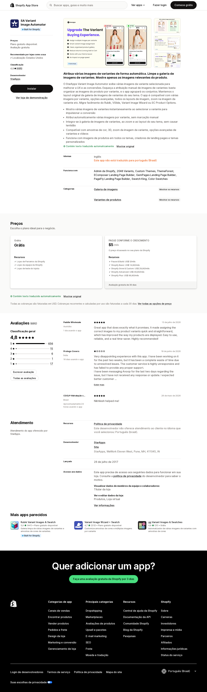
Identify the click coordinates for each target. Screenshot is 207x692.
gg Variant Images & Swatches (165, 522)
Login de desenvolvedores (26, 672)
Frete (89, 648)
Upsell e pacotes (96, 629)
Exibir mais (99, 385)
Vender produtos (58, 623)
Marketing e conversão (62, 642)
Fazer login (160, 5)
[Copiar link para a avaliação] (83, 322)
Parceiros (167, 636)
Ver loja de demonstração (32, 97)
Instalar (31, 88)
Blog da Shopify (133, 629)
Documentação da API (137, 617)
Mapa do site (114, 672)
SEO (88, 642)
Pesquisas (129, 636)
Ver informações (104, 505)
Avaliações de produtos (100, 623)
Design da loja (56, 636)
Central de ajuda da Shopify (140, 610)
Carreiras (166, 617)
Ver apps (136, 5)
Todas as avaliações (24, 378)
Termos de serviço (58, 672)
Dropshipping (94, 610)
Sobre (164, 610)
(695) (19, 68)
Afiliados (166, 642)
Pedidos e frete (57, 629)
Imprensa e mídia (171, 629)
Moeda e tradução (97, 655)
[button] (39, 529)
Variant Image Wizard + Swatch (102, 522)
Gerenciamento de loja (62, 648)
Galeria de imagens (106, 189)
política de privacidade (127, 476)
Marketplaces (94, 617)
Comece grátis (183, 5)
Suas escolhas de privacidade (28, 682)
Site (96, 447)
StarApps (15, 79)
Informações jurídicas (174, 648)
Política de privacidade (108, 424)
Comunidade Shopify (136, 623)
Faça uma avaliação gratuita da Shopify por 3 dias (103, 579)
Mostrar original (125, 146)
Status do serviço (171, 655)
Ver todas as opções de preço (155, 303)
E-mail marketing (96, 636)
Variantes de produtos (107, 199)
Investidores (168, 623)
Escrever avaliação (23, 372)
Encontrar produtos (60, 617)
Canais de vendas (59, 610)
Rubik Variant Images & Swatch (38, 522)
